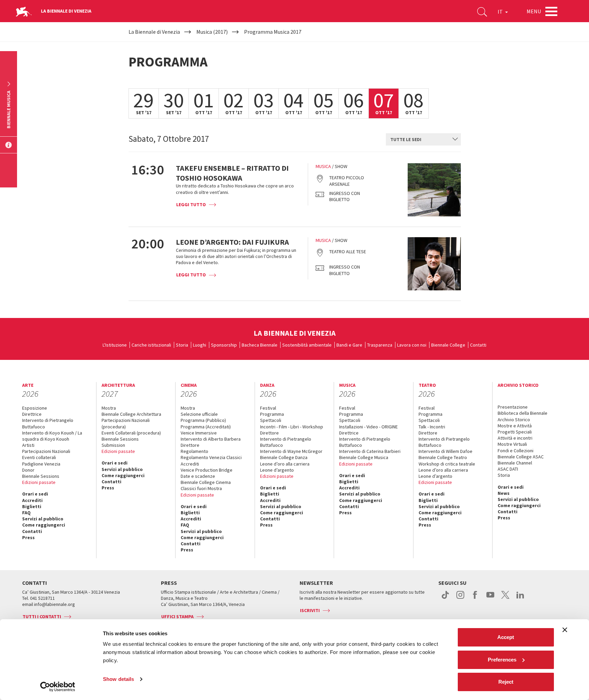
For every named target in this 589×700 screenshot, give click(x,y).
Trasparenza (379, 345)
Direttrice (32, 414)
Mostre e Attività (515, 426)
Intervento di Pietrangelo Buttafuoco (47, 423)
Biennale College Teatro (443, 457)
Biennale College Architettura (131, 414)
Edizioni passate (39, 482)
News (504, 493)
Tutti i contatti (41, 616)
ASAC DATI (508, 469)
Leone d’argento (277, 470)
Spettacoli (270, 420)
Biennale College (448, 345)
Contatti (478, 345)
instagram (460, 598)
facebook (475, 598)
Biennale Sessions (40, 476)
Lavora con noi (411, 345)
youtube (490, 598)
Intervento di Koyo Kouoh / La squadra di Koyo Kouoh (52, 436)
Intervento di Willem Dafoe (445, 451)
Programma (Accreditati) (206, 427)
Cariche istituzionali (151, 345)
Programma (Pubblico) (203, 420)
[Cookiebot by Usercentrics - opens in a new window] (58, 687)
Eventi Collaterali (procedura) (131, 433)
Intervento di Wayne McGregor (291, 451)
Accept (505, 637)
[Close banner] (564, 629)
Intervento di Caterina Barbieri (370, 451)
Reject (505, 682)
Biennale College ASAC (521, 457)
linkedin (520, 598)
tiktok (445, 598)
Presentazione (513, 407)
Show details (118, 679)
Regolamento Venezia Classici (211, 457)
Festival (268, 408)
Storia (182, 345)
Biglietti (31, 506)
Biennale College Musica (363, 457)
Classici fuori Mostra (201, 488)
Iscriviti (310, 610)
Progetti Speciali (515, 432)
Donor (28, 470)
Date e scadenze (198, 476)
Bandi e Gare (349, 345)
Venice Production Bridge (206, 470)
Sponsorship (224, 345)
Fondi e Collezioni (515, 450)
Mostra (109, 408)
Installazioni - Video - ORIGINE (368, 427)
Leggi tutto (191, 204)
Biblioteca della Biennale (522, 413)
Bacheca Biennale (259, 345)
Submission (113, 445)
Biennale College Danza (283, 457)
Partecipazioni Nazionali (46, 451)
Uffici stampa (177, 616)
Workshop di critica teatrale (447, 464)
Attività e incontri (515, 438)
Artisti (28, 445)
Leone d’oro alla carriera (284, 464)
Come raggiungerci (43, 525)
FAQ (26, 512)
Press (28, 537)
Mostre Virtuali (512, 444)
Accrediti (32, 500)
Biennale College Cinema (206, 482)
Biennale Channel (515, 463)
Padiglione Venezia (41, 464)
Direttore (190, 445)
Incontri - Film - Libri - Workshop (291, 427)
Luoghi (199, 345)
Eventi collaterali (39, 457)
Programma (272, 414)
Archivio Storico (514, 419)
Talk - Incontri (432, 427)
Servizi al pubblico (42, 519)
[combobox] (423, 139)
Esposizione (34, 408)
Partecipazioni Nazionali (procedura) (126, 423)
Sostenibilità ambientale (307, 345)
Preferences (502, 660)
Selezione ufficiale (199, 414)
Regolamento (194, 451)
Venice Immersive (199, 433)
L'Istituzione (115, 345)
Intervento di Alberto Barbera (211, 439)
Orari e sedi (35, 494)
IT (501, 11)
